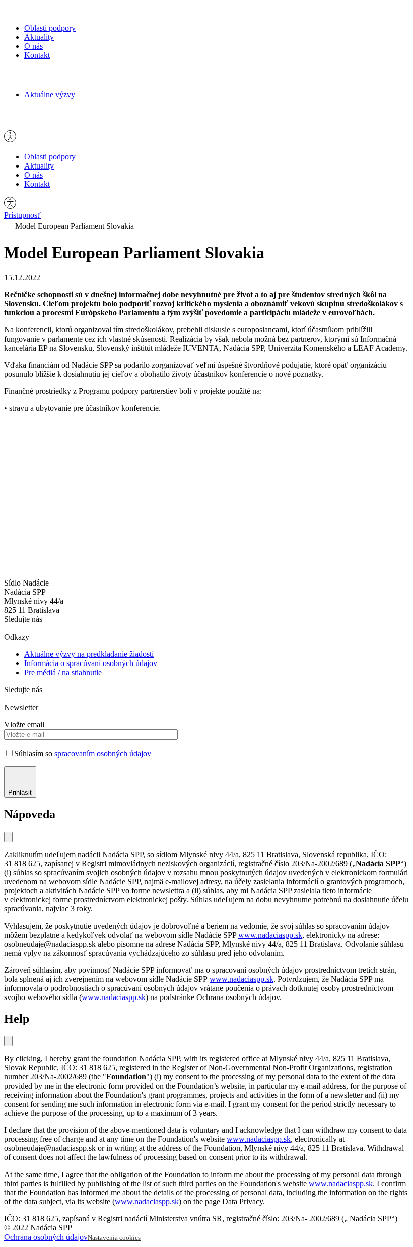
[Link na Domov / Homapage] (38, 11)
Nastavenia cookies (114, 1237)
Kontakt (37, 55)
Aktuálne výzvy (49, 94)
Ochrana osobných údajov (46, 1237)
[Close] (8, 1041)
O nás (33, 46)
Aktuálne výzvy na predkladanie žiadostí (89, 654)
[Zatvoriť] (8, 837)
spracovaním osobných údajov (102, 753)
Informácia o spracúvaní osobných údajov (90, 663)
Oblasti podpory (50, 28)
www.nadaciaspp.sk (270, 935)
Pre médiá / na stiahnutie (63, 672)
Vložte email (24, 724)
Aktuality (39, 37)
